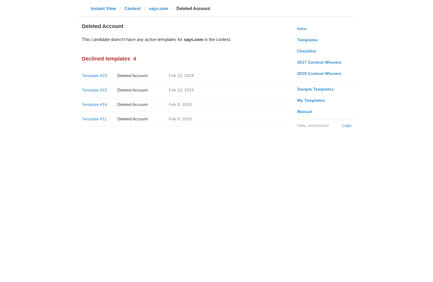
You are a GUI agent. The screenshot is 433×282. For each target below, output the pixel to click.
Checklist (306, 51)
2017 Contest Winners (319, 62)
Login (346, 125)
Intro (302, 28)
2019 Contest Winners (319, 73)
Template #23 (94, 75)
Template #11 (94, 119)
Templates (307, 39)
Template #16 (94, 104)
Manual (304, 111)
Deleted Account (132, 75)
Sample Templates (315, 89)
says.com (158, 8)
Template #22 (94, 90)
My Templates (311, 100)
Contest (132, 8)
